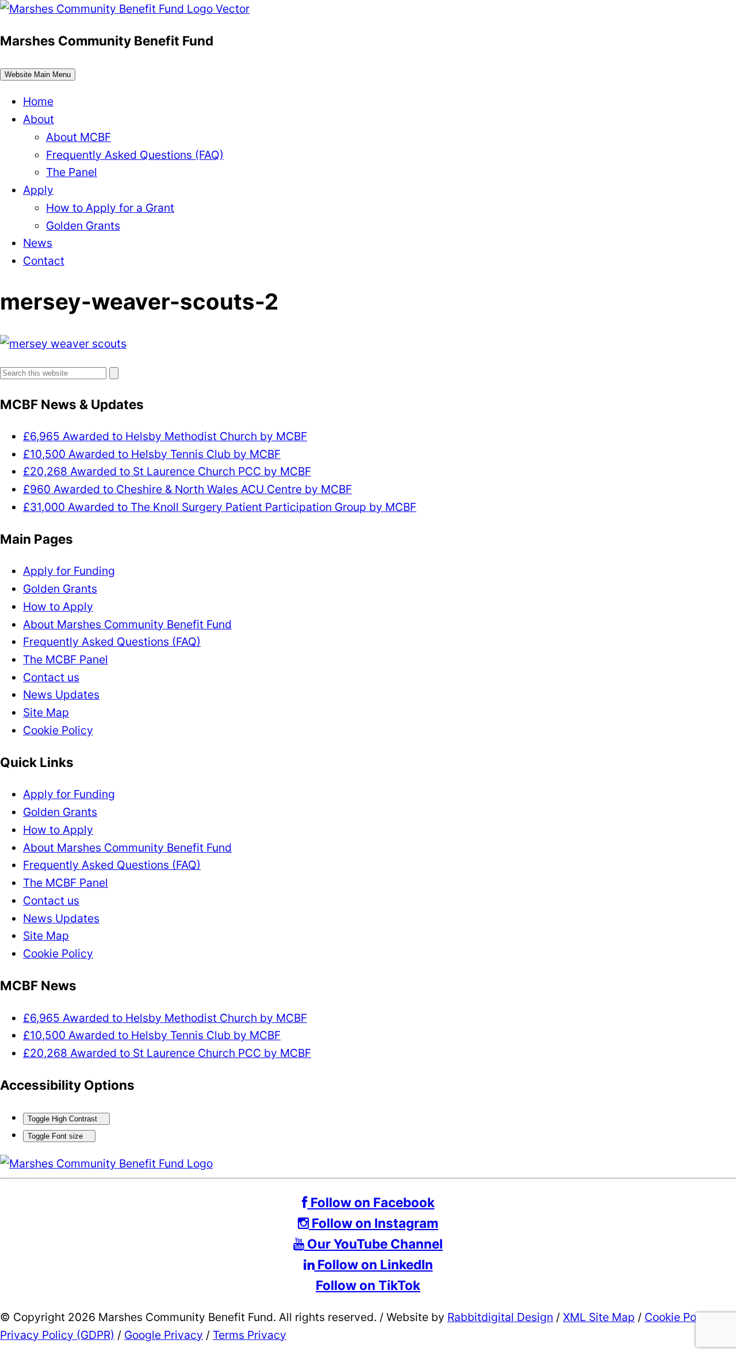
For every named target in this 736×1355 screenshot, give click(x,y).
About (38, 119)
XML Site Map (599, 1317)
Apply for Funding (69, 571)
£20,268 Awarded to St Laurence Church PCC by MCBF (167, 471)
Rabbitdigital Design (500, 1317)
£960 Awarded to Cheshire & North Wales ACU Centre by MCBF (187, 489)
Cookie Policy (58, 730)
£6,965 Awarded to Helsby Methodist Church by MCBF (165, 436)
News (37, 243)
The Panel (71, 172)
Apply (38, 190)
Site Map (46, 712)
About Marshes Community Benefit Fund (127, 624)
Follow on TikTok (368, 1285)
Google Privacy (163, 1335)
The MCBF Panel (65, 659)
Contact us (51, 677)
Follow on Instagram (373, 1223)
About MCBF (78, 137)
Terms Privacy (249, 1335)
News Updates (61, 694)
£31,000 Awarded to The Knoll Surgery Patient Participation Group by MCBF (219, 507)
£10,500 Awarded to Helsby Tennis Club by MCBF (152, 454)
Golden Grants (83, 225)
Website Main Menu (38, 74)
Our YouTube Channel (373, 1243)
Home (38, 101)
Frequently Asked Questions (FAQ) (135, 155)
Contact (43, 261)
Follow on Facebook (371, 1202)
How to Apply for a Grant (110, 208)
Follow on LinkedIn (374, 1264)
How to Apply (58, 606)
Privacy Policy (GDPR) (57, 1335)
